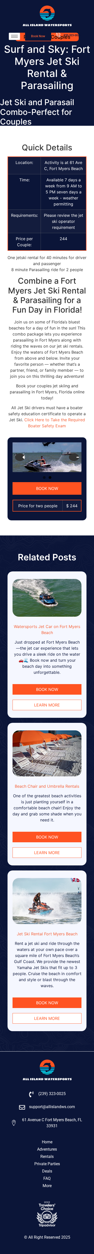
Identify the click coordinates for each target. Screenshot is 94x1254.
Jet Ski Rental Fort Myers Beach (47, 933)
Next (74, 457)
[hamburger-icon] (14, 36)
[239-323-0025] (58, 35)
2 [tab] (50, 477)
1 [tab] (44, 477)
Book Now (47, 488)
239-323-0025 (72, 35)
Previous (20, 457)
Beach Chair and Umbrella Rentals (47, 786)
